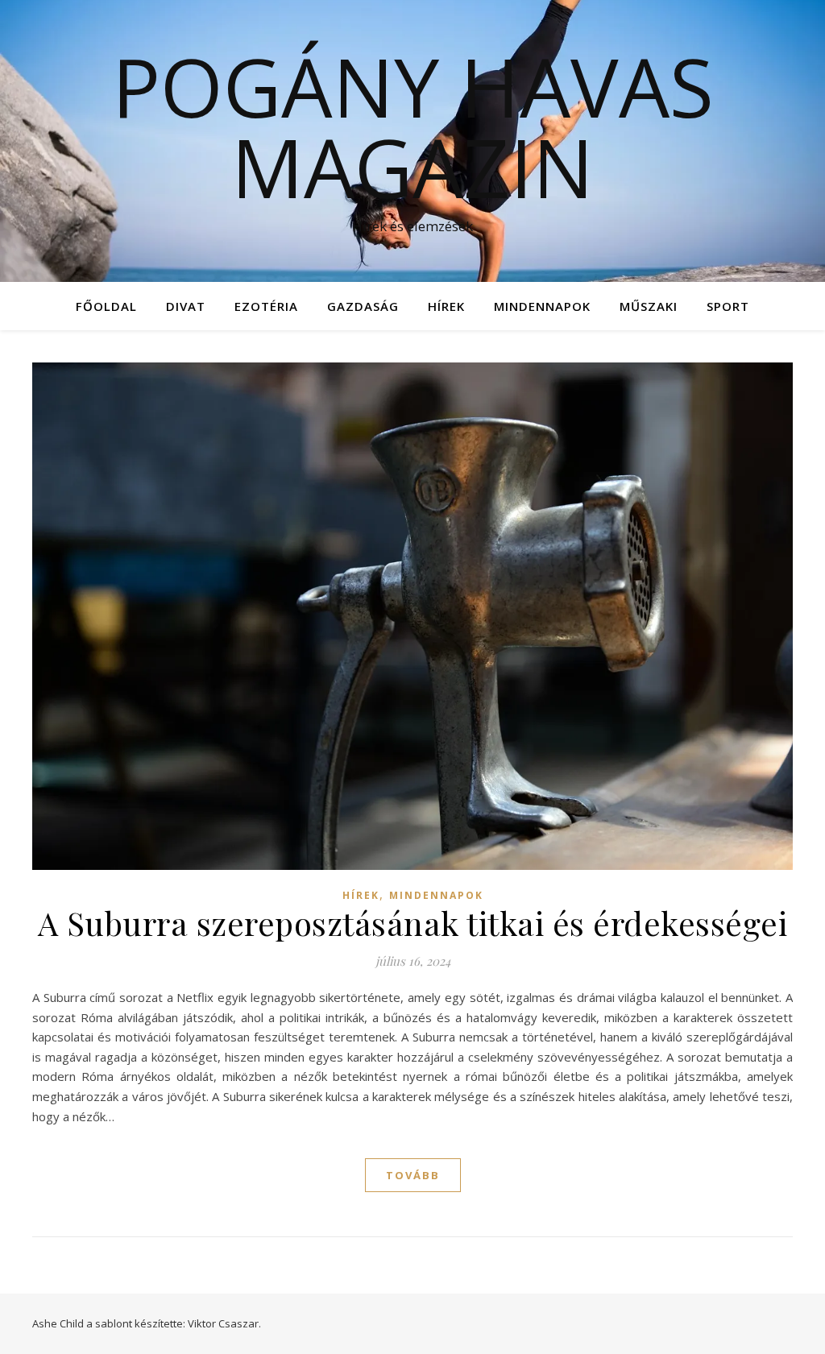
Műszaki (649, 306)
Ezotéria (266, 306)
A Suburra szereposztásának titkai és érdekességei (413, 922)
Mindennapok (542, 306)
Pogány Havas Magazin (413, 126)
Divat (185, 306)
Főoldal (106, 306)
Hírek (446, 306)
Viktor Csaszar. (224, 1323)
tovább (413, 1175)
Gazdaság (363, 306)
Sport (728, 306)
